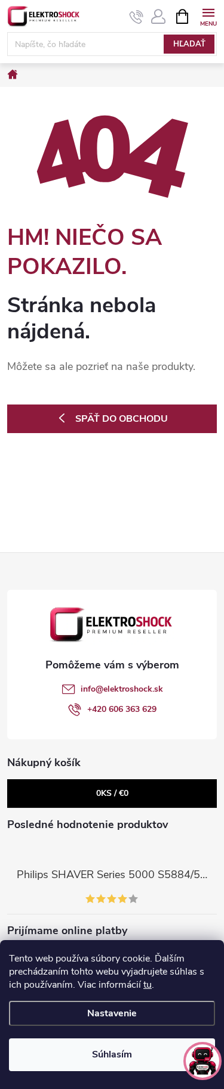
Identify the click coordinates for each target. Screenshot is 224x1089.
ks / (112, 793)
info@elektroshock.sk (122, 689)
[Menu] (208, 16)
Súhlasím (112, 1054)
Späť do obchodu (121, 418)
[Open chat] (202, 1061)
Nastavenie (112, 1013)
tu (147, 984)
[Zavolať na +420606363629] (136, 16)
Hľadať (189, 44)
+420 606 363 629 (122, 709)
